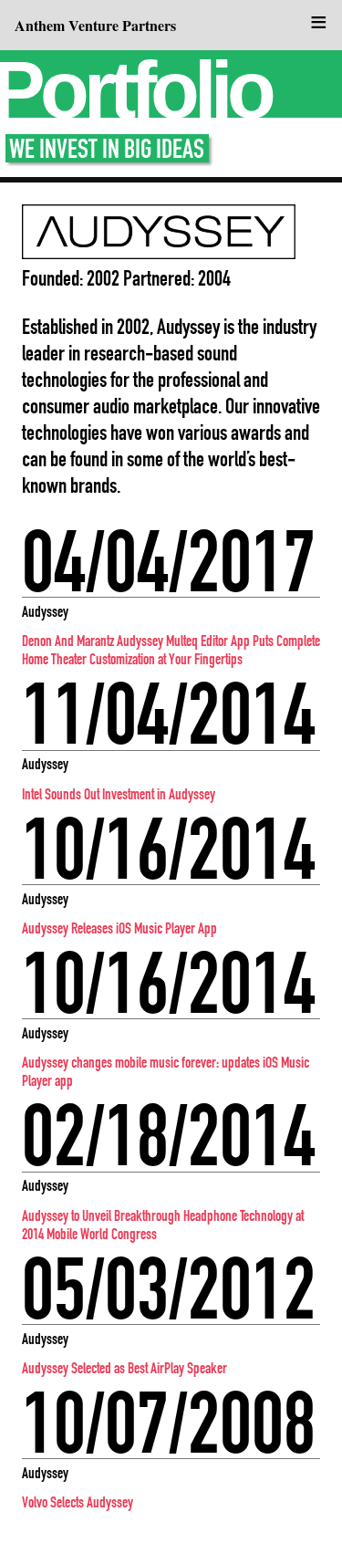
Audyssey (45, 611)
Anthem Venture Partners (95, 25)
